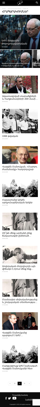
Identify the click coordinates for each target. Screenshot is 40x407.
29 (14, 383)
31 (24, 383)
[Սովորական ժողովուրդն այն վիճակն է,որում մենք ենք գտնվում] (20, 254)
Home (4, 8)
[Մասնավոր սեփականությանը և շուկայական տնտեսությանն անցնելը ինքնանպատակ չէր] (20, 288)
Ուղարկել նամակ (20, 395)
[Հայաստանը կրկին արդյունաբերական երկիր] (20, 188)
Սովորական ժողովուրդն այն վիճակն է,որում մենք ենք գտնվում (18, 269)
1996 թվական (10, 136)
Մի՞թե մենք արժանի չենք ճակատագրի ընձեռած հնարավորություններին (17, 236)
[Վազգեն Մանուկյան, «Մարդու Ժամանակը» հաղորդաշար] (20, 155)
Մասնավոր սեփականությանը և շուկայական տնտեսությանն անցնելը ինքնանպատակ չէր (20, 302)
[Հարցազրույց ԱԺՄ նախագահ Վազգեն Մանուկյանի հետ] (20, 354)
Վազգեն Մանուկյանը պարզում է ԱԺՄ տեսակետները (14, 335)
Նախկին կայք (31, 399)
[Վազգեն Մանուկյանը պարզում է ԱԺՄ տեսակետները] (20, 321)
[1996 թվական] (20, 121)
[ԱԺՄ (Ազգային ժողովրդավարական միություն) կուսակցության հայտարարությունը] (20, 32)
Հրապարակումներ (14, 8)
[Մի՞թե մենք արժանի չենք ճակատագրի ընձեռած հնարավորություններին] (20, 221)
